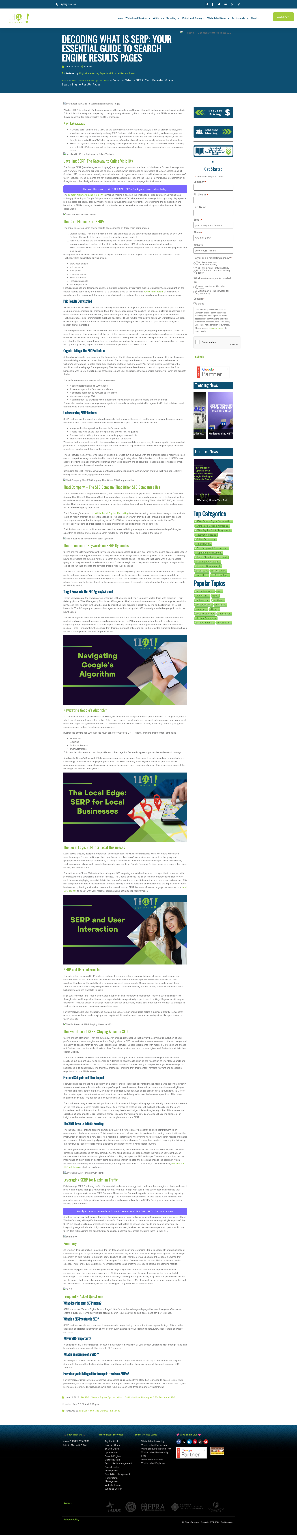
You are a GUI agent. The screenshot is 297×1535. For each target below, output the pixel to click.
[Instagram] (200, 1441)
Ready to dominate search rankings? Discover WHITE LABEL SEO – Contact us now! (125, 1211)
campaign (201, 609)
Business (220, 604)
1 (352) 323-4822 (77, 1444)
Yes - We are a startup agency (212, 268)
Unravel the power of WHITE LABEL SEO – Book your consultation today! (125, 189)
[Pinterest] (195, 1441)
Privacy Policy (217, 328)
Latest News (218, 570)
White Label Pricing (192, 18)
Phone (198, 232)
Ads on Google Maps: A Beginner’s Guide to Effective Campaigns (213, 500)
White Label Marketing (164, 18)
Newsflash (201, 575)
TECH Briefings (220, 575)
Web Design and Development (211, 548)
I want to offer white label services (210, 287)
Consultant (224, 613)
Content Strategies (206, 618)
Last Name (201, 207)
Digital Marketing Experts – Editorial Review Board (107, 73)
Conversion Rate (204, 622)
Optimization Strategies (138, 1397)
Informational (203, 543)
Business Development (208, 566)
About (254, 18)
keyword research (153, 291)
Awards (67, 1503)
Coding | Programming (207, 561)
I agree (200, 303)
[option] (218, 415)
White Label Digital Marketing (112, 513)
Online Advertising (205, 539)
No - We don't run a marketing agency (213, 271)
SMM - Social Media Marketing (212, 526)
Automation (202, 600)
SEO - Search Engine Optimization (90, 80)
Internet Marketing (206, 535)
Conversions (224, 622)
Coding (214, 609)
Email (198, 219)
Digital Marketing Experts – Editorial (99, 1410)
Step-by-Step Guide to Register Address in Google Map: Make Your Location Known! (217, 434)
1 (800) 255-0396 (79, 1441)
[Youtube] (205, 1441)
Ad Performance (204, 591)
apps (215, 595)
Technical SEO (167, 1397)
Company (200, 182)
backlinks (218, 600)
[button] (207, 4)
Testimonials (238, 18)
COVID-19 (201, 570)
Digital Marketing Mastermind (211, 557)
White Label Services (136, 18)
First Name (201, 194)
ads (220, 591)
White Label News (216, 18)
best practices (203, 604)
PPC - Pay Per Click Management (213, 530)
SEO (155, 1397)
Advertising (202, 595)
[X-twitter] (184, 1441)
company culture (205, 613)
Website (198, 245)
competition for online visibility (85, 195)
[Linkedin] (189, 1441)
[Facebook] (178, 1441)
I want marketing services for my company (212, 292)
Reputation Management (209, 552)
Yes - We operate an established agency (207, 263)
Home (120, 18)
